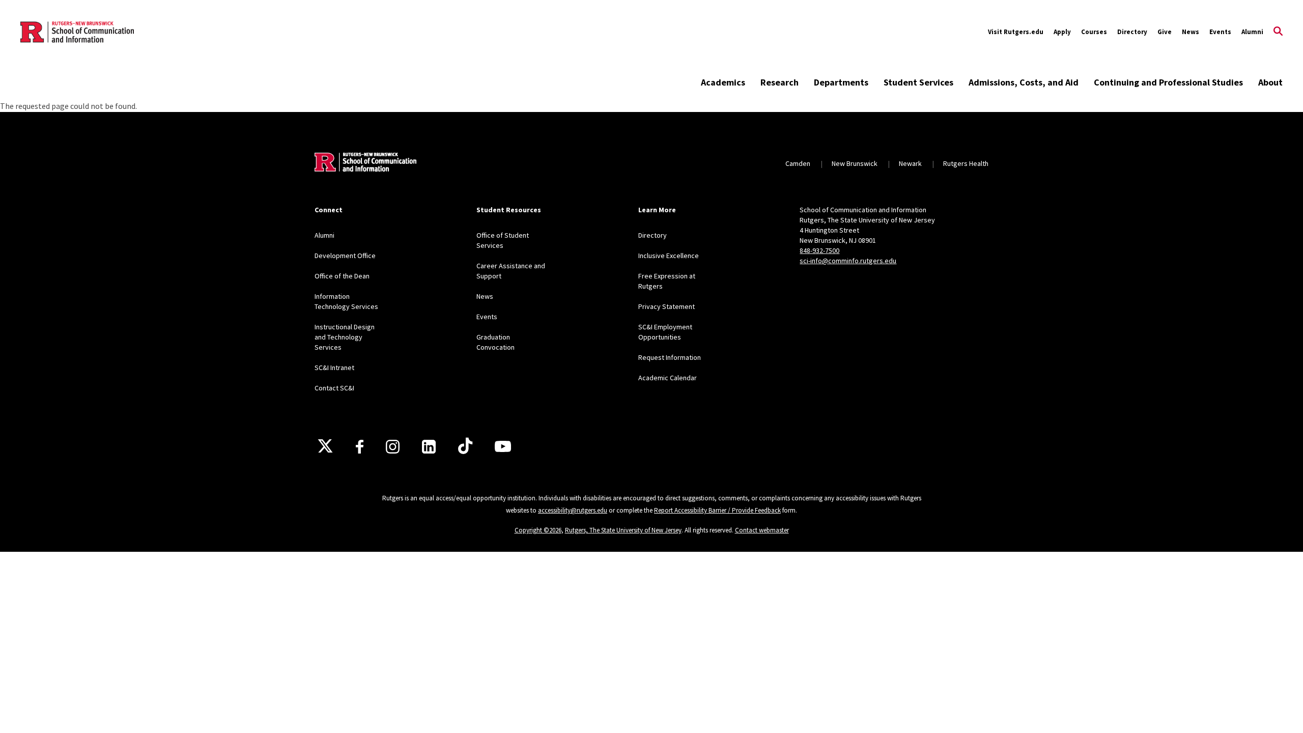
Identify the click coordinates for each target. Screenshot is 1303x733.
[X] (325, 446)
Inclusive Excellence (668, 255)
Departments (841, 82)
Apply (1062, 31)
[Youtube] (503, 446)
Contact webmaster (762, 530)
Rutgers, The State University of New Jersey (623, 530)
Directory (1132, 31)
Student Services (918, 82)
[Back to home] (365, 163)
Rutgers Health (965, 163)
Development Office (345, 255)
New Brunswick (854, 163)
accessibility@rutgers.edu (572, 510)
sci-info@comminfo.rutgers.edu (848, 260)
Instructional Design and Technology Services (345, 337)
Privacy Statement (666, 306)
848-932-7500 (819, 250)
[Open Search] (1278, 32)
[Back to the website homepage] (77, 32)
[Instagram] (393, 447)
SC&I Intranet (334, 367)
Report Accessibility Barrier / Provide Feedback (717, 510)
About (1270, 82)
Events (1220, 31)
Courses (1094, 31)
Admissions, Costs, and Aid (1024, 82)
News (1190, 31)
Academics (723, 82)
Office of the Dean (342, 275)
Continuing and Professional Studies (1168, 82)
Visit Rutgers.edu (1015, 31)
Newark (910, 163)
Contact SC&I (334, 387)
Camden (797, 163)
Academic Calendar (667, 377)
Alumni (1252, 31)
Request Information (669, 357)
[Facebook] (359, 447)
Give (1164, 31)
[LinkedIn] (429, 447)
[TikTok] (465, 446)
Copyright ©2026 (538, 530)
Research (779, 82)
